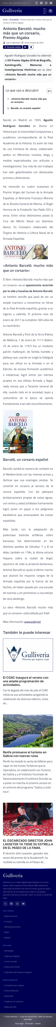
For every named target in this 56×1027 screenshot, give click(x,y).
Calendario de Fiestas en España (18, 972)
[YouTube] (23, 903)
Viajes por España (11, 956)
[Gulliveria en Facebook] (41, 3)
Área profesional (11, 990)
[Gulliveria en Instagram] (46, 3)
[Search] (50, 11)
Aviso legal (19, 1023)
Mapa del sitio (10, 1006)
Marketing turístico (12, 926)
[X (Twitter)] (5, 903)
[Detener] (31, 47)
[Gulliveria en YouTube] (51, 3)
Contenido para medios (14, 985)
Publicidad (8, 996)
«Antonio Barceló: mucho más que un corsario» (29, 100)
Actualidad (14, 19)
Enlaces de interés (12, 966)
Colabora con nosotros (13, 1001)
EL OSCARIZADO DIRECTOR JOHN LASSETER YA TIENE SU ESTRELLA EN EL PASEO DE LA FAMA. (28, 844)
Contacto (8, 921)
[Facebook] (11, 903)
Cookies (38, 1023)
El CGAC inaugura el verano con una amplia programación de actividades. (25, 681)
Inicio (5, 19)
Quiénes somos (10, 916)
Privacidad (29, 1023)
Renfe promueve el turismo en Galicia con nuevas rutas (24, 754)
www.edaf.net (32, 621)
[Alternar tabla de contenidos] (47, 91)
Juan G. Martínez (13, 42)
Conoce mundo (10, 961)
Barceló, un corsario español (25, 108)
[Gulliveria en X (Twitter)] (36, 3)
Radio (6, 932)
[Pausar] (25, 47)
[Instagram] (17, 903)
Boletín (7, 937)
